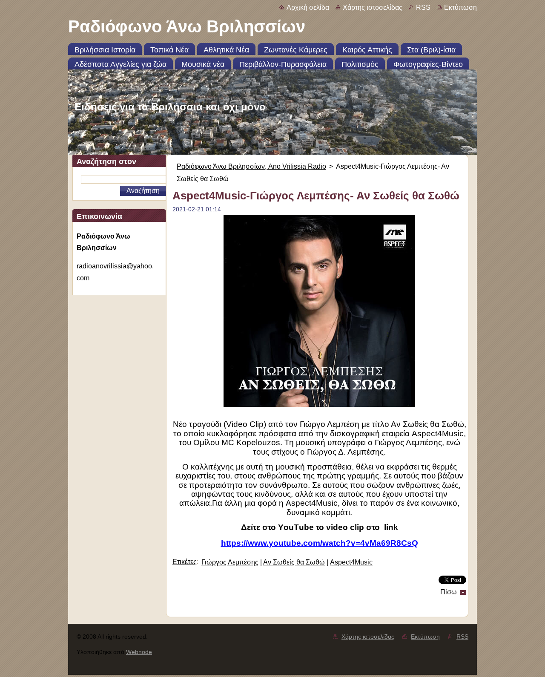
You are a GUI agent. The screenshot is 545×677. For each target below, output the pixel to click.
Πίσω (448, 592)
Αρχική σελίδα (308, 7)
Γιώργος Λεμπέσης (229, 562)
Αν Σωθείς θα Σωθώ (294, 562)
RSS (423, 7)
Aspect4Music (351, 562)
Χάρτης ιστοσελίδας (372, 7)
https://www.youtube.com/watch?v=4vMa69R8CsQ (319, 543)
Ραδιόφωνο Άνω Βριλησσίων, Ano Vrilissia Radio (251, 166)
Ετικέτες (184, 561)
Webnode (139, 651)
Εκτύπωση (460, 7)
